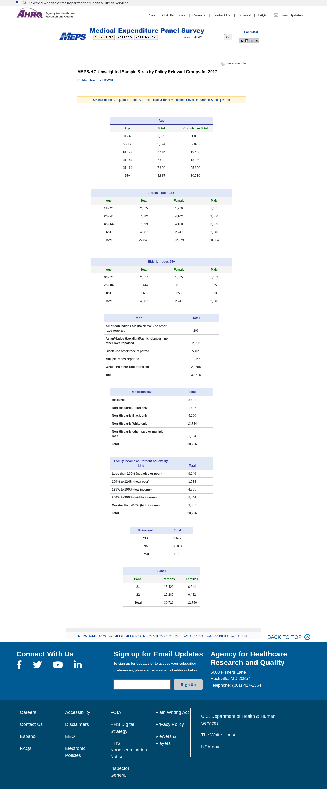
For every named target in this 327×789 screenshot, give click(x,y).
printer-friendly (236, 63)
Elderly (136, 100)
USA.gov (210, 746)
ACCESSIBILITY (217, 636)
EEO (70, 736)
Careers (198, 15)
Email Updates (290, 15)
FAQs (262, 15)
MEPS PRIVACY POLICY (186, 636)
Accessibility (77, 712)
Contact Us (221, 15)
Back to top (284, 637)
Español (244, 15)
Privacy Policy (169, 724)
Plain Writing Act (172, 712)
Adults (124, 100)
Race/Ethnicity (163, 100)
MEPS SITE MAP (155, 636)
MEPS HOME (87, 636)
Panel (226, 100)
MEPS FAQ (133, 636)
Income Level (184, 100)
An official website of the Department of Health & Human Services (79, 3)
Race (147, 100)
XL (257, 40)
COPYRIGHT (240, 636)
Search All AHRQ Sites (167, 15)
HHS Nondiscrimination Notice (128, 749)
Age (115, 100)
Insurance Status (207, 100)
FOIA (115, 712)
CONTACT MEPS (111, 636)
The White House (219, 734)
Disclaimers (77, 724)
